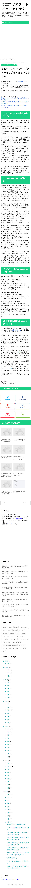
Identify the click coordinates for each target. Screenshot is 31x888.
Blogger (21, 884)
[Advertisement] (15, 40)
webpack (23, 633)
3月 (8, 676)
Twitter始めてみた (12, 858)
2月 (8, 697)
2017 (6, 760)
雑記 (4, 651)
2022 (6, 661)
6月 (8, 691)
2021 (6, 667)
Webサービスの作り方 (8, 636)
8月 (8, 685)
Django (10, 627)
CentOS (4, 627)
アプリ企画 (5, 639)
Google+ (7, 407)
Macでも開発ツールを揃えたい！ (16, 824)
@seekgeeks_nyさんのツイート (10, 879)
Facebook (23, 399)
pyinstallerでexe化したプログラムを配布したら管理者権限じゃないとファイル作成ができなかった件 (15, 594)
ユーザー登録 (8, 368)
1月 (8, 663)
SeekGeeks (19, 518)
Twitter (19, 352)
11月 (8, 673)
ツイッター (10, 524)
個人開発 (25, 648)
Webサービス (21, 81)
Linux (4, 630)
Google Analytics (24, 627)
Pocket (7, 416)
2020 (6, 680)
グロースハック (6, 642)
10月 (8, 682)
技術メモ (18, 648)
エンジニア (13, 639)
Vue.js (17, 633)
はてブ (22, 406)
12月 (8, 669)
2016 (6, 792)
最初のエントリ (16, 330)
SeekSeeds (5, 633)
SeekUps (12, 633)
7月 (8, 688)
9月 (8, 769)
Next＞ (25, 503)
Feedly (23, 416)
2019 (6, 701)
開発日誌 (5, 648)
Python (15, 630)
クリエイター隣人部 (23, 639)
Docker (16, 627)
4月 (8, 747)
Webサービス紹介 (20, 636)
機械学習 (11, 648)
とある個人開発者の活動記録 (10, 645)
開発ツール (21, 645)
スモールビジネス (17, 642)
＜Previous (6, 503)
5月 (8, 694)
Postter (9, 630)
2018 (6, 726)
